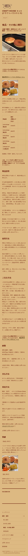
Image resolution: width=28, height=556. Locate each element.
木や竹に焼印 (7, 523)
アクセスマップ (6, 539)
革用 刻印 (6, 531)
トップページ (6, 512)
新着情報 (4, 546)
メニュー (5, 17)
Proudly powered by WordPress (12, 553)
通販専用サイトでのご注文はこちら (13, 77)
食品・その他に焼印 (8, 527)
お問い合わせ (6, 542)
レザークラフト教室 (7, 535)
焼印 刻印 (5, 516)
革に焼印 (5, 520)
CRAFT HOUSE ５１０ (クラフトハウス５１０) (13, 12)
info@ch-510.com (7, 426)
